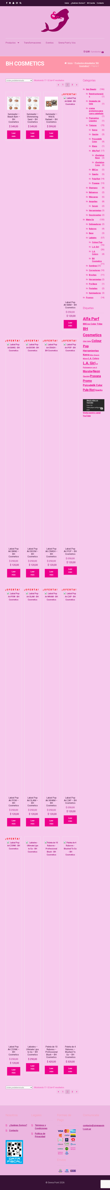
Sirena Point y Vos (67, 42)
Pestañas (93, 288)
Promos (89, 297)
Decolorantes (95, 215)
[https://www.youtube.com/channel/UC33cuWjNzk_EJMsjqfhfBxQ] (13, 3)
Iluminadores (95, 293)
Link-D (94, 367)
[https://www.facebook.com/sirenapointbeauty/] (6, 3)
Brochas (92, 275)
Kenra (94, 130)
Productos (11, 42)
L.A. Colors (93, 358)
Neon (96, 371)
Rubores (92, 229)
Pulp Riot (96, 179)
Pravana (95, 183)
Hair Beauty (91, 89)
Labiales (92, 238)
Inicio (67, 3)
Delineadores (95, 224)
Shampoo (93, 188)
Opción (95, 134)
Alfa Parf (96, 151)
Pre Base (93, 284)
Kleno (94, 146)
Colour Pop (97, 242)
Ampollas (93, 201)
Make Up (90, 220)
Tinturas (93, 125)
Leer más (14, 134)
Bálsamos (93, 192)
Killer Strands (94, 355)
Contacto (100, 3)
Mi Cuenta (91, 3)
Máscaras (93, 197)
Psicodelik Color (92, 385)
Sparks (95, 174)
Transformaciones (32, 42)
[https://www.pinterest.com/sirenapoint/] (10, 3)
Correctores (94, 270)
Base (91, 233)
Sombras (93, 266)
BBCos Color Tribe (92, 324)
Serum (95, 206)
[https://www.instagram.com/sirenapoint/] (17, 3)
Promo (87, 380)
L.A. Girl (95, 247)
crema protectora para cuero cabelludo (96, 111)
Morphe (87, 371)
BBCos (95, 170)
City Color (87, 341)
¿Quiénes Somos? (78, 3)
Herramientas (95, 210)
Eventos (50, 42)
